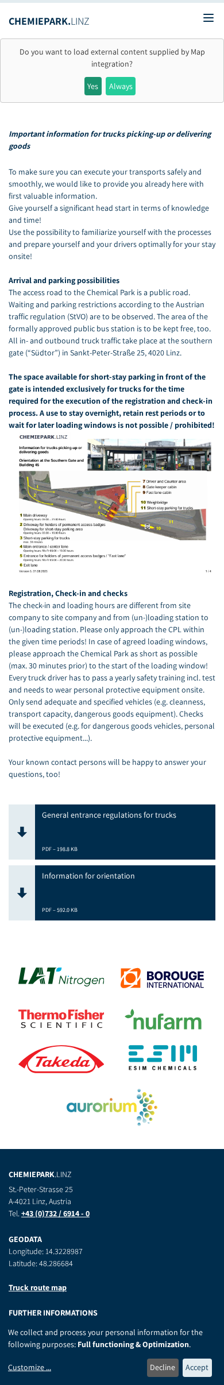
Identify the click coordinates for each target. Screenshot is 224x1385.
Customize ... (29, 1367)
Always (121, 86)
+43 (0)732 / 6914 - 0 (55, 1213)
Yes (92, 86)
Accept (197, 1367)
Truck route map (38, 1287)
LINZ (49, 21)
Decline (162, 1367)
